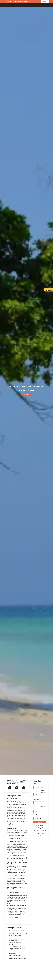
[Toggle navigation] (47, 5)
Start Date (36, 815)
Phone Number (43, 791)
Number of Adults (43, 807)
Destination (36, 799)
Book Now (26, 394)
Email (35, 791)
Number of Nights (36, 807)
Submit (40, 822)
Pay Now (45, 1)
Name (35, 783)
